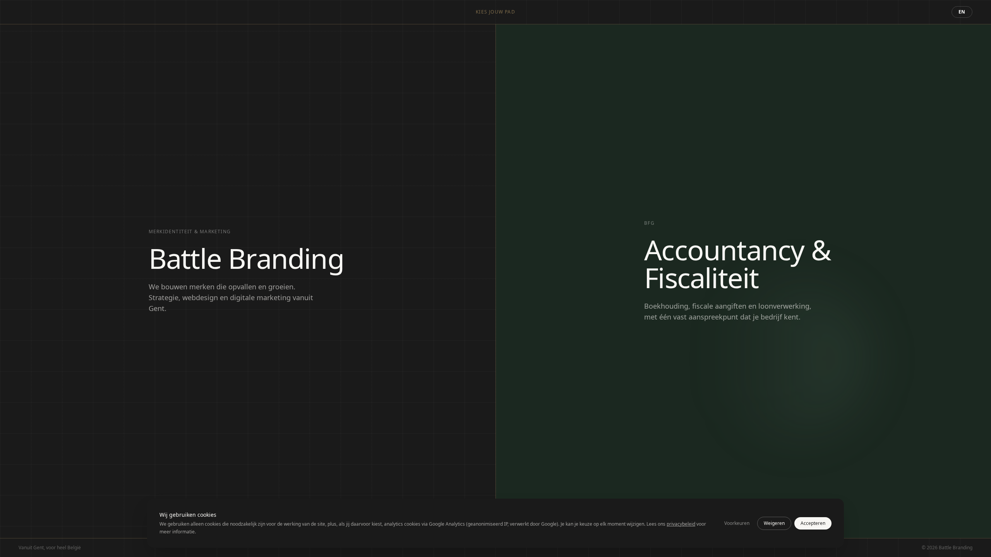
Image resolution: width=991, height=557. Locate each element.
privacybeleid (681, 524)
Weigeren (774, 523)
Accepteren (813, 523)
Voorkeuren (736, 523)
